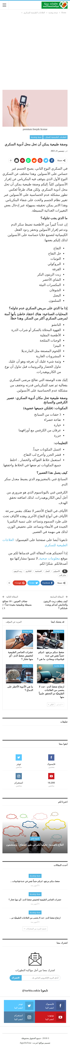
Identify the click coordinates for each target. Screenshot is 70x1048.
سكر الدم (62, 575)
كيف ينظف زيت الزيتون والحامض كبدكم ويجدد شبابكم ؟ (55, 604)
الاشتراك (16, 978)
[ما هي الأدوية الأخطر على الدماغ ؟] (19, 673)
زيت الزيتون (18, 571)
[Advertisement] (35, 51)
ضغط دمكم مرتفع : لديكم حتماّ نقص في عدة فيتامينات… (35, 881)
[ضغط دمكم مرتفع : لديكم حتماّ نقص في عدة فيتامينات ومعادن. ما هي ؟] (50, 639)
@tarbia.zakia (31, 990)
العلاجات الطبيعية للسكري (55, 137)
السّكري (28, 571)
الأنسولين (56, 571)
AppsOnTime (25, 1043)
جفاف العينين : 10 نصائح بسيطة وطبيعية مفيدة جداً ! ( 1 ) (17, 604)
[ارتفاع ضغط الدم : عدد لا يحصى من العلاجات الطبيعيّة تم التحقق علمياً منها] (50, 673)
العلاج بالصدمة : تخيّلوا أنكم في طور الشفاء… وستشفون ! (35, 846)
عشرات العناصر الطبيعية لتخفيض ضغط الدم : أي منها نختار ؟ (35, 899)
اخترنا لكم (35, 838)
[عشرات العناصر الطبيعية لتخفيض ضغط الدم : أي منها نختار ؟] (19, 639)
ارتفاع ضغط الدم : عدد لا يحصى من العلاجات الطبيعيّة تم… (35, 918)
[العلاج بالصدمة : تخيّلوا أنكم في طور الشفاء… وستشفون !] (35, 832)
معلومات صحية (49, 558)
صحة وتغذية (36, 137)
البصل (47, 571)
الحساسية (38, 571)
